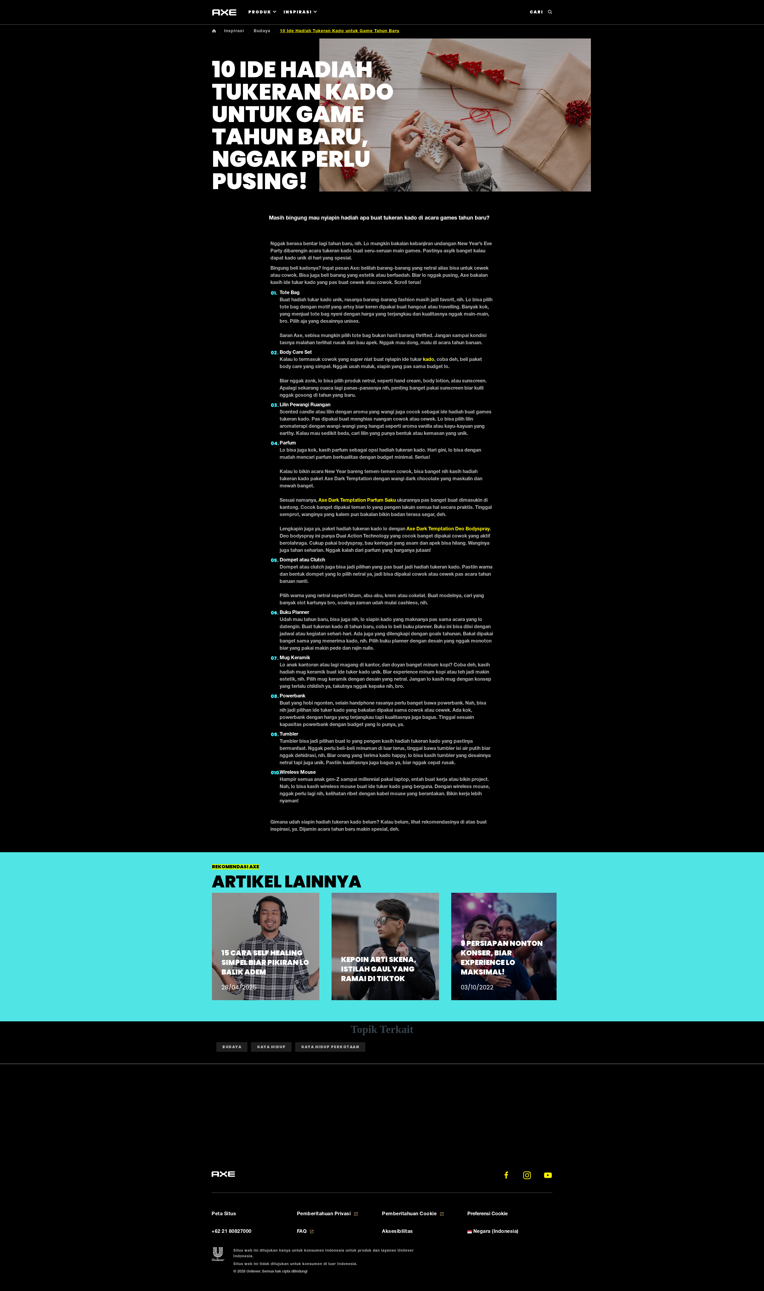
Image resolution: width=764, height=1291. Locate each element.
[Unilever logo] (218, 1254)
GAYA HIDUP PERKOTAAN (330, 1046)
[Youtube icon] (547, 1175)
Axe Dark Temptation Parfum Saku (357, 500)
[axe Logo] (224, 12)
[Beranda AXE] (223, 1174)
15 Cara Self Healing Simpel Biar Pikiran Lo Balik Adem (265, 962)
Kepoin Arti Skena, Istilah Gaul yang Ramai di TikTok (378, 969)
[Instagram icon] (527, 1175)
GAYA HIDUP (271, 1046)
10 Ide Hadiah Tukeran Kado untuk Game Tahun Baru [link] (339, 31)
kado (428, 360)
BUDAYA (231, 1046)
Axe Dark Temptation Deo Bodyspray (448, 529)
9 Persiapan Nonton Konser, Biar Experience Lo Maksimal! (502, 957)
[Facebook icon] (506, 1175)
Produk (259, 12)
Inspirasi (298, 12)
